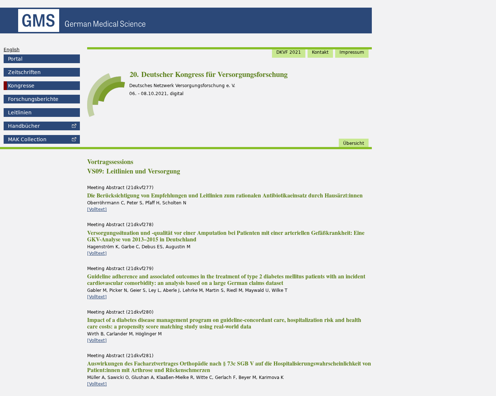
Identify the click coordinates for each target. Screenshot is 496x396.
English (12, 49)
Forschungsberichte (33, 99)
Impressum (352, 52)
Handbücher (24, 126)
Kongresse (21, 86)
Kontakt (320, 52)
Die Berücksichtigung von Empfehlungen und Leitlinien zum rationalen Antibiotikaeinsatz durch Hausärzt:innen (225, 195)
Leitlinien (20, 112)
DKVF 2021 (288, 52)
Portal (15, 59)
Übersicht (353, 143)
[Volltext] (97, 209)
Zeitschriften (24, 72)
